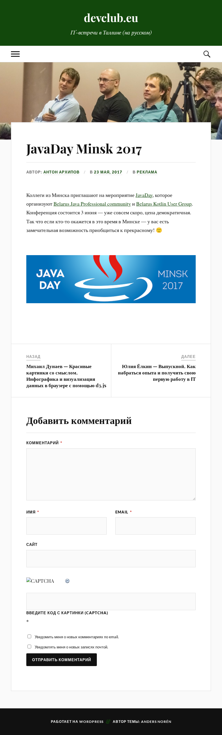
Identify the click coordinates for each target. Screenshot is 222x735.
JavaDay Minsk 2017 (84, 148)
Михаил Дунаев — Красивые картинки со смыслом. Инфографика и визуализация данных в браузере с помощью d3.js (66, 375)
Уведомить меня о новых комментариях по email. (77, 637)
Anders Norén (156, 721)
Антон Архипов (61, 172)
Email (123, 512)
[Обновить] (67, 580)
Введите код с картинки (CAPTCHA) (67, 612)
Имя (32, 512)
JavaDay (144, 194)
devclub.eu (111, 17)
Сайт (32, 544)
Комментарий (44, 442)
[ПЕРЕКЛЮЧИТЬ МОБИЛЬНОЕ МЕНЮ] (15, 54)
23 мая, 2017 (108, 172)
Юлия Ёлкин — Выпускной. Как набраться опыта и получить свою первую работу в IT (157, 372)
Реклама (147, 172)
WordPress (91, 721)
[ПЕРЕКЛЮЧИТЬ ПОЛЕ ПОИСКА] (206, 54)
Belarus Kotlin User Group (164, 203)
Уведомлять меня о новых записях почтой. (71, 647)
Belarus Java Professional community (92, 203)
